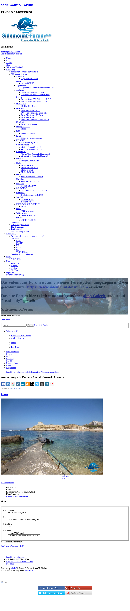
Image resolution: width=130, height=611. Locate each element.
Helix (23, 129)
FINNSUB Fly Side (29, 142)
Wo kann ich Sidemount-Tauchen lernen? (27, 236)
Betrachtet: (7, 524)
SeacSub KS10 (27, 202)
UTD (18, 209)
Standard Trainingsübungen (22, 254)
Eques (18, 136)
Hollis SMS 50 (27, 165)
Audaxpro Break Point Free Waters (35, 95)
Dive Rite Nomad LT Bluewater (34, 113)
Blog (8, 60)
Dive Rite (20, 108)
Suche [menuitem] (13, 342)
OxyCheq (20, 179)
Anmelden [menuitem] (10, 365)
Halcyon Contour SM (30, 161)
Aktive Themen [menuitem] (17, 338)
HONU (24, 206)
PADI (18, 247)
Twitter (14, 268)
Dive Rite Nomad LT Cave (32, 115)
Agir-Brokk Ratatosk (29, 79)
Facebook (15, 263)
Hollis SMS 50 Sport (29, 167)
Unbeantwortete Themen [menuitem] (21, 336)
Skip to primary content (10, 51)
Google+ (14, 266)
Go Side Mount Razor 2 (31, 147)
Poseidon (20, 183)
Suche (30, 325)
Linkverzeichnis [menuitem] (12, 352)
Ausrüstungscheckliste (20, 225)
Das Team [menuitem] (15, 347)
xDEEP (19, 218)
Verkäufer (15, 222)
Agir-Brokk (21, 76)
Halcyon (19, 158)
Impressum (10, 272)
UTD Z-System (27, 211)
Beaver (19, 97)
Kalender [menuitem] (9, 358)
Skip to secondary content (11, 54)
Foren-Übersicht (17, 557)
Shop (8, 65)
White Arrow (21, 213)
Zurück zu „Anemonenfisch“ (12, 546)
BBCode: (7, 531)
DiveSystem (21, 122)
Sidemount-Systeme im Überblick (24, 72)
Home (8, 58)
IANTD (19, 243)
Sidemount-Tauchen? (14, 67)
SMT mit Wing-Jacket (20, 231)
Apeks (18, 81)
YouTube (15, 270)
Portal (8, 372)
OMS (18, 174)
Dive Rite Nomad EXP (30, 110)
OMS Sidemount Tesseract (32, 177)
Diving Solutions (23, 126)
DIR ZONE (21, 104)
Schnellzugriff (11, 331)
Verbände (15, 238)
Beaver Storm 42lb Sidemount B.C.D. (36, 101)
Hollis (18, 163)
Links (8, 256)
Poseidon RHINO (28, 186)
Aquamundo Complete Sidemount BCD (37, 88)
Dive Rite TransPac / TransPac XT (35, 120)
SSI (17, 250)
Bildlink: (6, 517)
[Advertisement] (65, 603)
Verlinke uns (16, 259)
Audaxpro (20, 90)
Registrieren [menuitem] (11, 368)
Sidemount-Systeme (19, 74)
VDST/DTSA (22, 252)
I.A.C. (18, 240)
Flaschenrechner (17, 227)
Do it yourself (16, 229)
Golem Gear (21, 152)
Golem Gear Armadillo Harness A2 (35, 154)
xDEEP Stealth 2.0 (28, 220)
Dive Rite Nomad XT (30, 117)
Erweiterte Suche (41, 325)
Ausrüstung (10, 69)
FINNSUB (20, 140)
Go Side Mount (22, 145)
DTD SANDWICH (29, 133)
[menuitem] (12, 363)
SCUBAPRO (21, 188)
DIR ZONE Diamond (30, 106)
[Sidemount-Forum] (29, 42)
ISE (17, 245)
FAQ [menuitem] (8, 356)
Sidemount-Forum (17, 5)
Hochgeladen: (8, 510)
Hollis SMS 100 (27, 172)
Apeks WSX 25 (27, 83)
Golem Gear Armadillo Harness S (34, 156)
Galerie (9, 63)
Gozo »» (65, 478)
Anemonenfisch (7, 483)
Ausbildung (10, 234)
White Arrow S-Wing (29, 215)
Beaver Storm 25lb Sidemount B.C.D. (36, 99)
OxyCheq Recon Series (30, 181)
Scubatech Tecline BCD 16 (32, 195)
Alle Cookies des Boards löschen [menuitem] (19, 561)
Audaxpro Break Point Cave (32, 92)
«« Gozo (65, 476)
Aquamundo (21, 85)
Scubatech (20, 193)
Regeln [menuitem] (9, 361)
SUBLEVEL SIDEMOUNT (27, 204)
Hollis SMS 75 (27, 170)
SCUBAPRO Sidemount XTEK (34, 190)
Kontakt (9, 261)
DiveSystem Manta (29, 124)
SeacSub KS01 (27, 199)
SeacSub (19, 197)
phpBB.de (29, 570)
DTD (18, 131)
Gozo (4, 394)
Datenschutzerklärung (15, 275)
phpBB (14, 568)
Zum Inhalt (5, 320)
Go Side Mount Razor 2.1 (31, 149)
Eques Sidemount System (31, 138)
